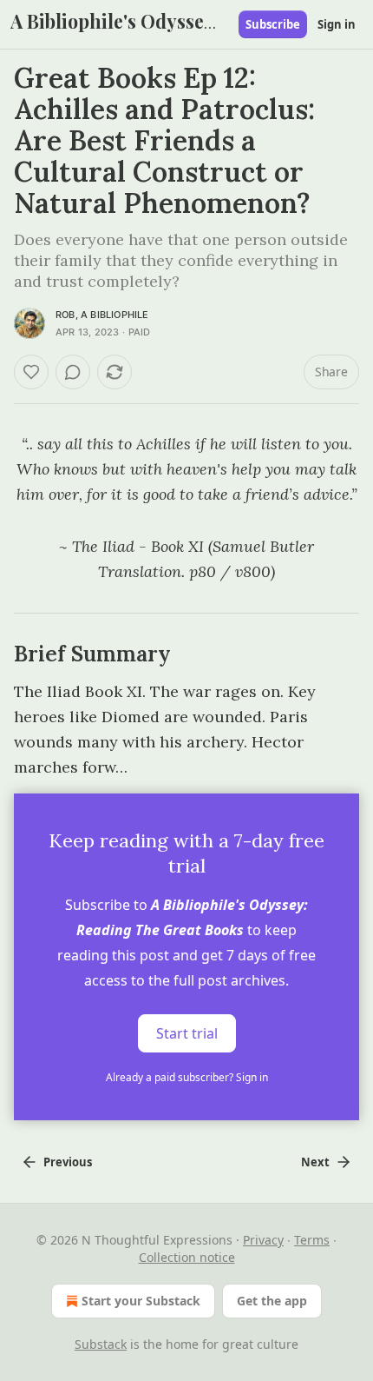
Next (315, 1162)
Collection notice (187, 1257)
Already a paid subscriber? (187, 1077)
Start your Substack (141, 1300)
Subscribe (272, 24)
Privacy (263, 1240)
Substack (101, 1344)
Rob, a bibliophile (102, 315)
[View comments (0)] (73, 372)
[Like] (31, 372)
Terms (312, 1240)
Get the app (272, 1300)
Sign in (336, 24)
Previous (67, 1162)
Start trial (187, 1033)
